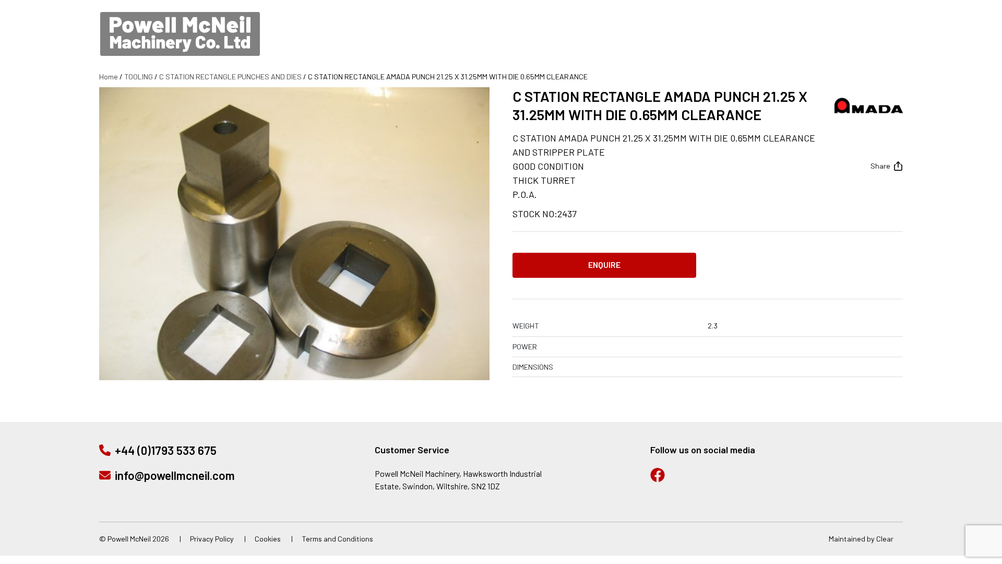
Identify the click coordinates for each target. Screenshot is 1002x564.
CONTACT (883, 42)
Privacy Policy (212, 538)
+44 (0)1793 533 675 (166, 450)
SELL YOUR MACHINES (656, 42)
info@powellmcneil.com (828, 8)
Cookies (268, 538)
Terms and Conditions (337, 538)
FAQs (834, 42)
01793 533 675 (724, 8)
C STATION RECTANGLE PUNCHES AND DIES (230, 76)
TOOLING (138, 76)
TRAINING (738, 42)
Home (108, 76)
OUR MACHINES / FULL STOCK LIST (521, 42)
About (790, 42)
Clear (884, 538)
